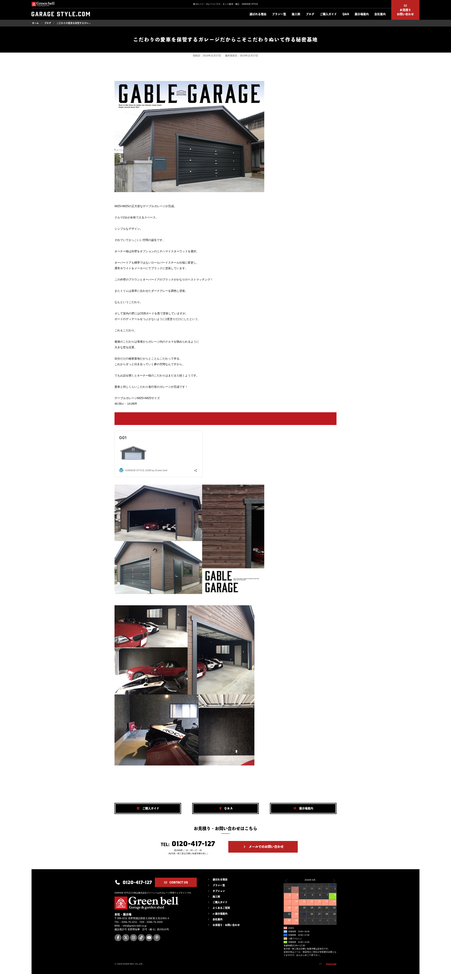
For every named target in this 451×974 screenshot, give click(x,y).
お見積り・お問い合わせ (226, 925)
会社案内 (380, 14)
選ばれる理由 (257, 14)
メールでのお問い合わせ (266, 846)
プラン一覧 (279, 14)
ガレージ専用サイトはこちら (139, 418)
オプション (219, 891)
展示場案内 (362, 14)
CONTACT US (178, 882)
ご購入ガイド (328, 14)
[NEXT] (333, 880)
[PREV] (287, 880)
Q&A (345, 14)
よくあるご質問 (221, 908)
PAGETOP (331, 964)
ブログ (310, 14)
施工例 (296, 14)
